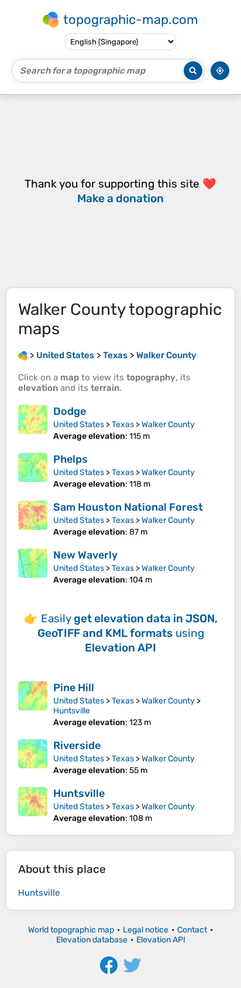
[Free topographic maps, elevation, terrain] (22, 355)
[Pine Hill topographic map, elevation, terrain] (32, 704)
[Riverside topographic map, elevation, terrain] (32, 757)
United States (78, 424)
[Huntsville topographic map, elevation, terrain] (32, 805)
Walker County (168, 424)
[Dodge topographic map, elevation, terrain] (32, 423)
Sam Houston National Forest (128, 507)
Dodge (69, 411)
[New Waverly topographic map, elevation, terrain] (32, 567)
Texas (123, 424)
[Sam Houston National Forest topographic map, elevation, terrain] (32, 519)
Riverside (77, 745)
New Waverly (85, 555)
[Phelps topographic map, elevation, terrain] (32, 471)
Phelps (70, 459)
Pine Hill (73, 687)
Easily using (127, 633)
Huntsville (71, 711)
